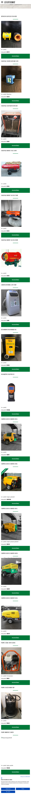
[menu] (2, 2)
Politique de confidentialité (25, 776)
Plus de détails (15, 56)
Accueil (11, 4)
